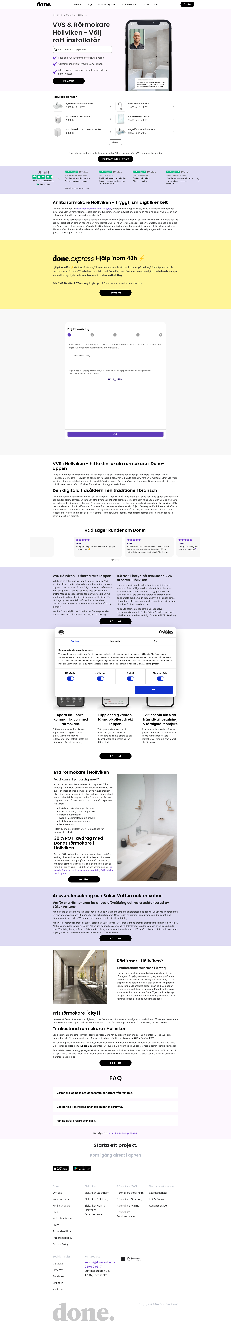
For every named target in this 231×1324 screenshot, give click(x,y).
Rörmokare (71, 15)
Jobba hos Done (62, 1218)
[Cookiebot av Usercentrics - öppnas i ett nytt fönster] (161, 632)
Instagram (59, 1263)
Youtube (57, 1289)
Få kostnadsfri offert (115, 159)
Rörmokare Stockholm (130, 1192)
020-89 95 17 (93, 1266)
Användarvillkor (62, 1231)
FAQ (156, 4)
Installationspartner (107, 4)
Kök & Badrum (157, 1199)
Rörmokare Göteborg (129, 1199)
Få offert (187, 4)
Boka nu (116, 292)
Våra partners (61, 1199)
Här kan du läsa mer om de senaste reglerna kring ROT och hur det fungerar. (83, 870)
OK (153, 690)
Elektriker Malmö (95, 1205)
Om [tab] (155, 641)
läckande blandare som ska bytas (94, 208)
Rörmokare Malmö (128, 1205)
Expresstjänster (158, 1192)
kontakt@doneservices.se (100, 1262)
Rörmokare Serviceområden (126, 1214)
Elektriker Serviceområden (94, 1212)
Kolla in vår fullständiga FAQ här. (121, 1133)
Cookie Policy (60, 1244)
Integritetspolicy (62, 1238)
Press (56, 1225)
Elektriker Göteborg (96, 1199)
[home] (44, 4)
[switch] (100, 678)
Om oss (145, 4)
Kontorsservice (158, 1205)
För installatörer (129, 4)
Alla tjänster (58, 15)
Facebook (58, 1276)
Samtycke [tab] (75, 641)
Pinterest (58, 1270)
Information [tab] (115, 641)
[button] (78, 4)
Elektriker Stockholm (97, 1192)
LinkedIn (58, 1283)
